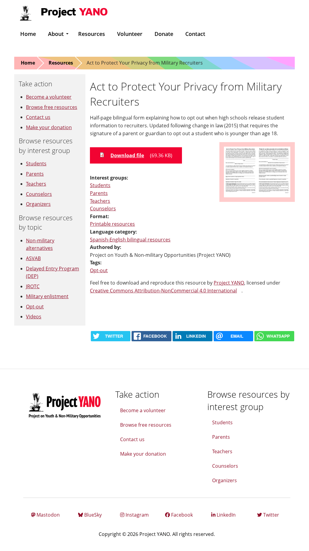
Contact (195, 33)
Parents (99, 193)
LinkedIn (225, 514)
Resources (91, 33)
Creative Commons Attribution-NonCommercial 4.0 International (165, 290)
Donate (163, 33)
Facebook (181, 514)
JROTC (33, 286)
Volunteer (129, 33)
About (56, 33)
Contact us (38, 117)
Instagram (136, 514)
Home (28, 33)
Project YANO (229, 282)
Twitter (270, 514)
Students (100, 185)
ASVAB (33, 258)
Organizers (38, 204)
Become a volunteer (49, 97)
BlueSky (92, 514)
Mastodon (47, 514)
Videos (33, 316)
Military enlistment (47, 296)
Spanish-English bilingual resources (130, 239)
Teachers (100, 201)
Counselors (103, 208)
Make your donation (49, 127)
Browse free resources (51, 107)
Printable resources (112, 224)
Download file (127, 155)
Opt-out (99, 270)
